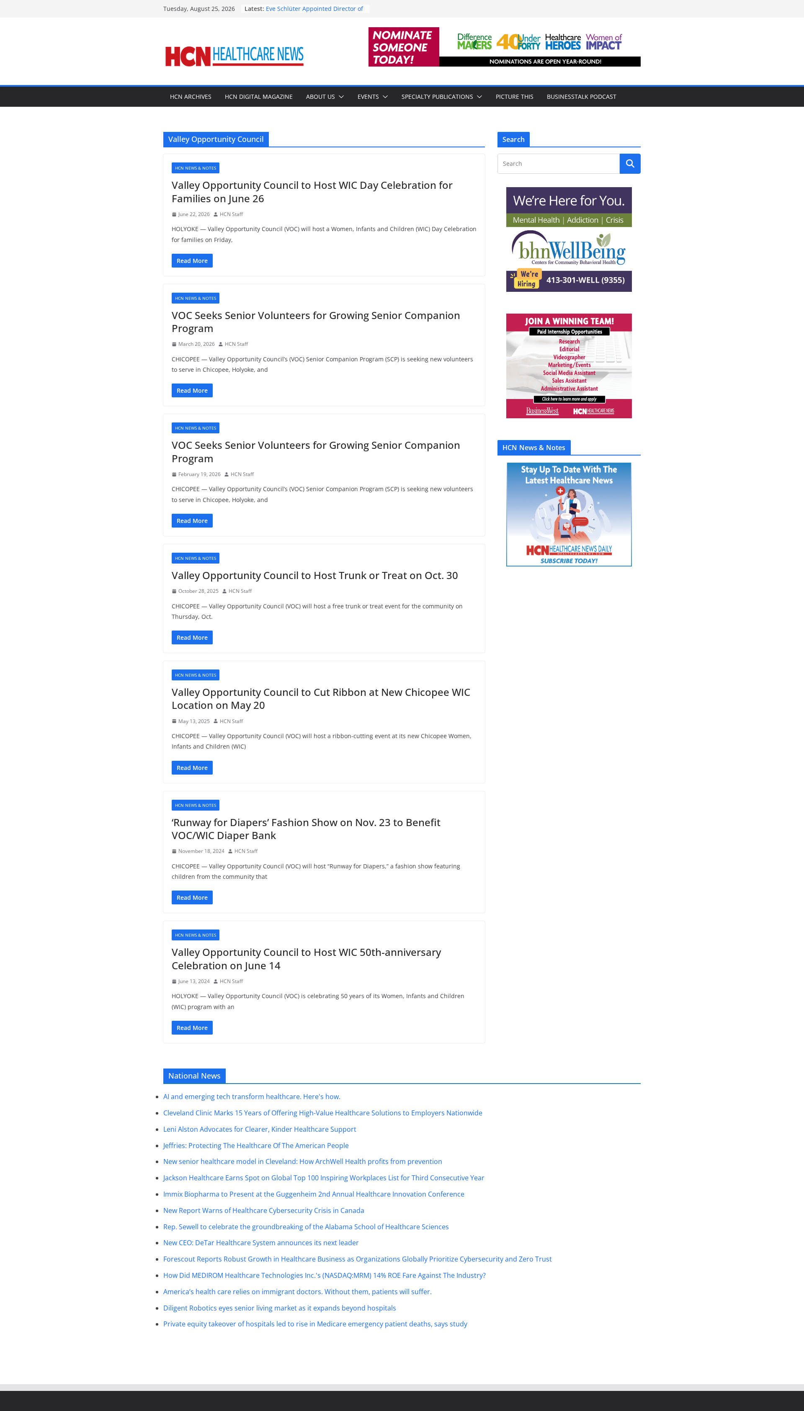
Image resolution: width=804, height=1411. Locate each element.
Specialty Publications (437, 96)
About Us (320, 96)
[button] (339, 97)
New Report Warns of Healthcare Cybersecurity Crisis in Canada (263, 1210)
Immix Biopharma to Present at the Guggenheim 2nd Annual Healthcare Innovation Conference (313, 1194)
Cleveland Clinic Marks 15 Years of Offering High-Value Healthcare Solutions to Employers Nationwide (322, 1112)
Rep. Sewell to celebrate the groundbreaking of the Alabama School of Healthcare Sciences (306, 1226)
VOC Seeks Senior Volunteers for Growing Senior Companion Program (316, 321)
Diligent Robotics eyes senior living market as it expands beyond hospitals (279, 1308)
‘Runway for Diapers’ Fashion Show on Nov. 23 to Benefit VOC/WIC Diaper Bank (306, 828)
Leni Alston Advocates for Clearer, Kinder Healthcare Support (259, 1129)
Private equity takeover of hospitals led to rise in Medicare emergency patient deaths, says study (315, 1324)
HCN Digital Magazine (259, 96)
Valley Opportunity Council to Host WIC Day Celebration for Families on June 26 (312, 191)
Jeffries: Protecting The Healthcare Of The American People (256, 1145)
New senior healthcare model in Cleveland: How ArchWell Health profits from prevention (302, 1161)
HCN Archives (190, 96)
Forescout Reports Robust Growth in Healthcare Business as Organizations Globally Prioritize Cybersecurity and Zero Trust (357, 1259)
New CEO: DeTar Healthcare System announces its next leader (261, 1242)
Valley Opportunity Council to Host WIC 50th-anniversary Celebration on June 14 (306, 958)
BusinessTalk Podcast (581, 96)
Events (368, 96)
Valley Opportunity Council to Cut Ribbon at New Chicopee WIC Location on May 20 (321, 698)
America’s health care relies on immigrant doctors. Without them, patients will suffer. (297, 1291)
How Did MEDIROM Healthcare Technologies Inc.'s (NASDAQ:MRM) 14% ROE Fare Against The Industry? (324, 1275)
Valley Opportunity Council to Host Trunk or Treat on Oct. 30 (315, 575)
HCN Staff (231, 214)
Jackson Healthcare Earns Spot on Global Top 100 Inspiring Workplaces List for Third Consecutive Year (323, 1177)
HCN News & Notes (195, 168)
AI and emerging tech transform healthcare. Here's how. (251, 1096)
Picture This (514, 96)
